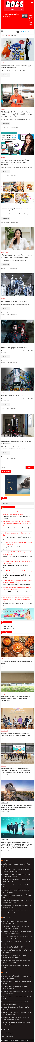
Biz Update (6, 917)
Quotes (3, 62)
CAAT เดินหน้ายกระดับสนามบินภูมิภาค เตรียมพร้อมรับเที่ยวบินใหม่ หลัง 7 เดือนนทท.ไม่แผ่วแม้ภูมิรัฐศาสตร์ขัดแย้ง (16, 599)
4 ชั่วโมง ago (29, 24)
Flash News (4, 730)
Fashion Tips (6, 312)
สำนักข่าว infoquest (9, 507)
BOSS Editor (14, 79)
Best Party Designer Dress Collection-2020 (15, 301)
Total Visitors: (6, 628)
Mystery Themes (24, 1040)
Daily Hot (6, 860)
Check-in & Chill (5, 659)
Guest (2, 252)
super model (6, 360)
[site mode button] (17, 32)
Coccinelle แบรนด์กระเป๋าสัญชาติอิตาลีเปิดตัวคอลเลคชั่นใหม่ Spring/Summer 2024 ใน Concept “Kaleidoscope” (16, 698)
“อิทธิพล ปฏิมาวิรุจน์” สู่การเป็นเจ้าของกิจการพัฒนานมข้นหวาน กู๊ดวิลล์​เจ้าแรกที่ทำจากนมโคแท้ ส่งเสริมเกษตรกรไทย (16, 114)
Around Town (5, 802)
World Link (6, 972)
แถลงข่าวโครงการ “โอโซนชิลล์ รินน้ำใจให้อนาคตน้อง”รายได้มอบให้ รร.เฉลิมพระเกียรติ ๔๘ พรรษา (15, 734)
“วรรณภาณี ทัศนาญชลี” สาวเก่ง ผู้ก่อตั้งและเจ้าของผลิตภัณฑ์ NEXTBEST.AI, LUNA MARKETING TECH (15, 162)
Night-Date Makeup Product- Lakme (12, 395)
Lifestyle (4, 694)
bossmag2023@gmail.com (8, 1033)
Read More (6, 75)
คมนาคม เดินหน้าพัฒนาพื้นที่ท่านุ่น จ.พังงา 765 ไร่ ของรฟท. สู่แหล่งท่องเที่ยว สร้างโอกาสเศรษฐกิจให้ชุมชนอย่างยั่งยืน (17, 523)
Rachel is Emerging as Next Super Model (14, 348)
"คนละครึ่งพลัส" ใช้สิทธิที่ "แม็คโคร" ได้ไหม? (14, 947)
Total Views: (6, 626)
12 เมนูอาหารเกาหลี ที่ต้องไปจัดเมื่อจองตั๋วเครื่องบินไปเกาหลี (16, 662)
